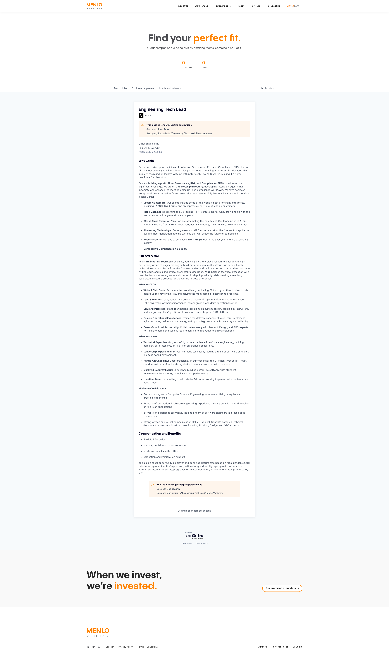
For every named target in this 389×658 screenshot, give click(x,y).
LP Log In (297, 647)
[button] (223, 6)
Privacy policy (187, 543)
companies (143, 88)
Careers (262, 647)
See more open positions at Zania (194, 510)
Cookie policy (202, 543)
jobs (120, 88)
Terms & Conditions (148, 647)
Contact (109, 647)
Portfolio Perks (280, 647)
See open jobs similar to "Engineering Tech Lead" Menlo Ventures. (179, 133)
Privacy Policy (126, 647)
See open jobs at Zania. (158, 129)
